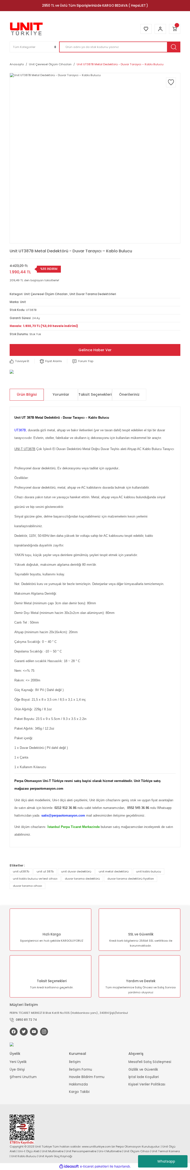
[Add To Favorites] (171, 82)
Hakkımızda (78, 1084)
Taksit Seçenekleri (95, 394)
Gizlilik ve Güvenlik (143, 1069)
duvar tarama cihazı (27, 886)
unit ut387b (21, 871)
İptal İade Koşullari (143, 1077)
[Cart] (174, 29)
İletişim (75, 1062)
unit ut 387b (45, 871)
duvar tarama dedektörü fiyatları (130, 879)
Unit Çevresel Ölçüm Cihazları (46, 294)
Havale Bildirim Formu (86, 1077)
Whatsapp (166, 1161)
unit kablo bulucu (148, 871)
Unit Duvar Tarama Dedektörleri (93, 294)
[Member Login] (160, 28)
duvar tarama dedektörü (82, 879)
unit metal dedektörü (114, 871)
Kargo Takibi (79, 1091)
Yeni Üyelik (18, 1062)
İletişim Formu (80, 1069)
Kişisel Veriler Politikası (146, 1084)
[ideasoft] (69, 1166)
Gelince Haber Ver (95, 349)
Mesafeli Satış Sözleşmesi (149, 1062)
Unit (23, 302)
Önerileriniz (129, 394)
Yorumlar (60, 394)
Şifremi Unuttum (23, 1077)
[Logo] (26, 29)
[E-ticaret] (94, 1166)
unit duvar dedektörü (76, 871)
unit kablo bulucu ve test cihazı (35, 879)
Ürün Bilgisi (27, 394)
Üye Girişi (17, 1069)
